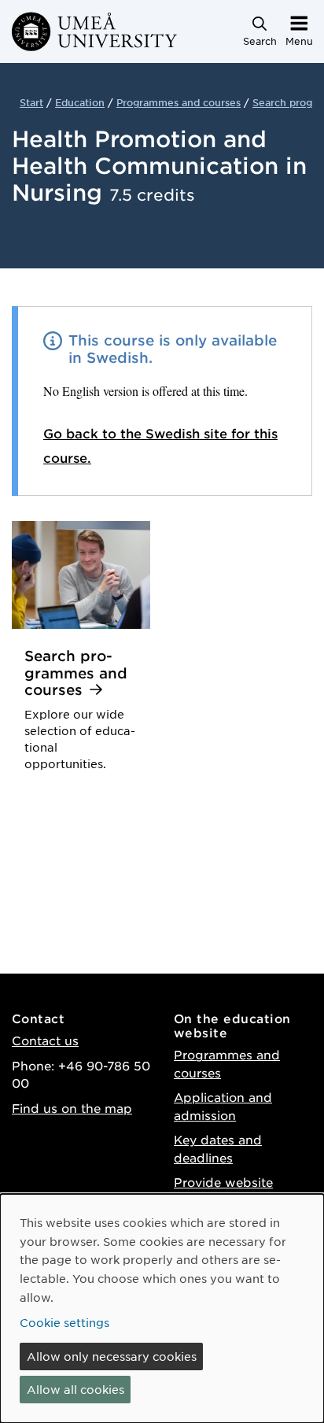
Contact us (45, 1040)
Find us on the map (72, 1107)
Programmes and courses (178, 102)
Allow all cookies (75, 1389)
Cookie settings (64, 1322)
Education (80, 102)
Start (31, 102)
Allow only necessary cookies (112, 1356)
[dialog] (162, 1308)
